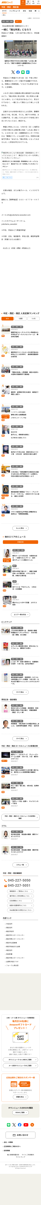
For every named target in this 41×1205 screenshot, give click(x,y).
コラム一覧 (20, 865)
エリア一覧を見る (20, 614)
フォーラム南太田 (12, 965)
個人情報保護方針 (13, 1155)
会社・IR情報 (8, 1142)
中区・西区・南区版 (10, 7)
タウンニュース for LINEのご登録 (20, 1060)
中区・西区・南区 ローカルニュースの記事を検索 (20, 817)
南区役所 (9, 950)
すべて (4, 11)
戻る (4, 15)
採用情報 (7, 1151)
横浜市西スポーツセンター (15, 939)
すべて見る (20, 692)
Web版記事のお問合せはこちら (20, 910)
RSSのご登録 (20, 1112)
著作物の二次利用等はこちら (19, 896)
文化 (24, 11)
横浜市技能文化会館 (13, 946)
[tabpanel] (20, 53)
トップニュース (14, 11)
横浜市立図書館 (11, 943)
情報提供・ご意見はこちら (19, 891)
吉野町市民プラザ (12, 962)
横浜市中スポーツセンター (15, 935)
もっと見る (20, 528)
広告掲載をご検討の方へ (12, 1146)
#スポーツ (6, 248)
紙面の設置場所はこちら (18, 905)
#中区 (13, 248)
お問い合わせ (22, 1135)
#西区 (18, 248)
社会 (30, 11)
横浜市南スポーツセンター (15, 958)
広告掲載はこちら (16, 901)
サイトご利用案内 (28, 1155)
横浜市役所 (10, 931)
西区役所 (9, 928)
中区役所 (9, 924)
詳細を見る (20, 1097)
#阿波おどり (26, 248)
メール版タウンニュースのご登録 (20, 1066)
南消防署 (9, 954)
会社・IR (28, 3)
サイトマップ (20, 1157)
